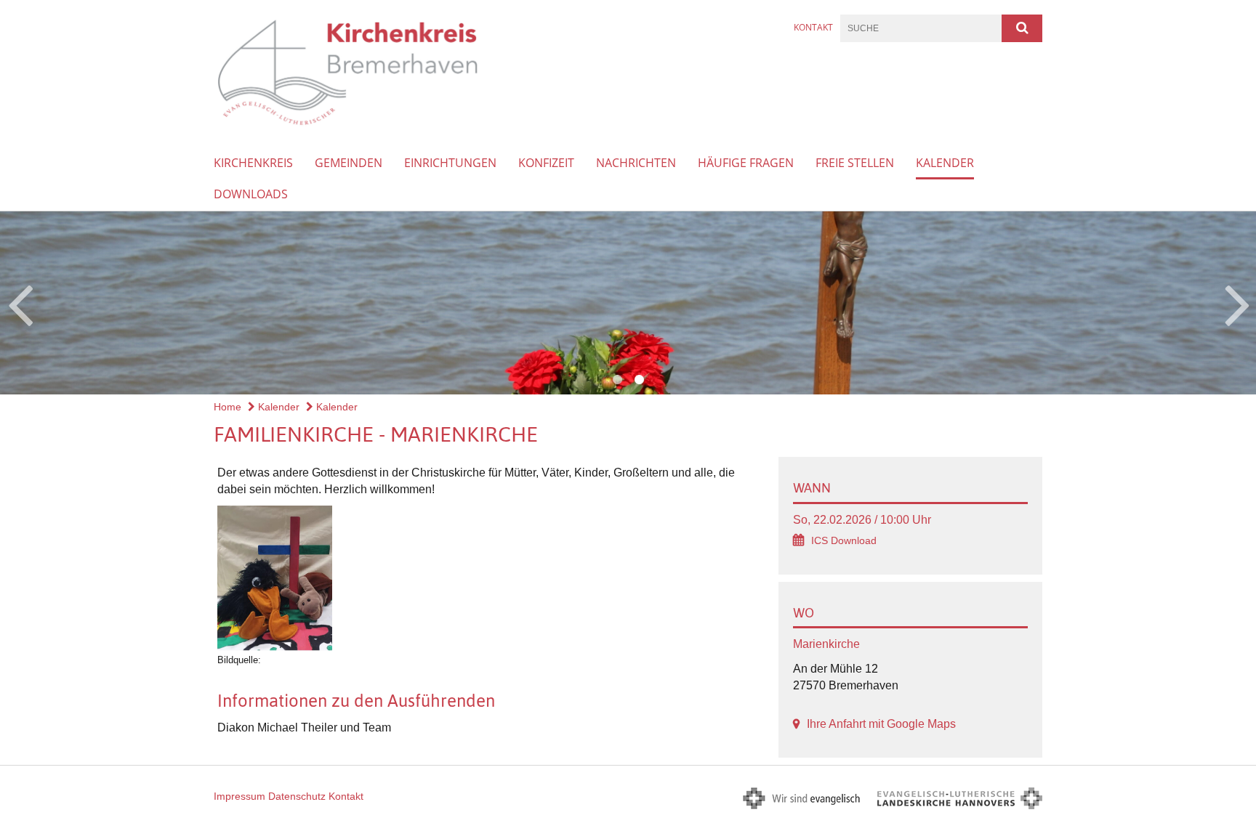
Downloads (251, 194)
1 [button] (617, 380)
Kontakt (813, 27)
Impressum (239, 796)
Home (227, 407)
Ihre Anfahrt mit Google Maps (881, 724)
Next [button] (1237, 303)
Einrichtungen (450, 163)
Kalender (945, 163)
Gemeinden (348, 163)
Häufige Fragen (746, 163)
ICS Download (844, 540)
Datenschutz (297, 796)
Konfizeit (546, 163)
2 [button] (639, 380)
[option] (628, 302)
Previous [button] (20, 303)
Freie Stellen (855, 163)
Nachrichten (636, 163)
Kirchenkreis (253, 163)
